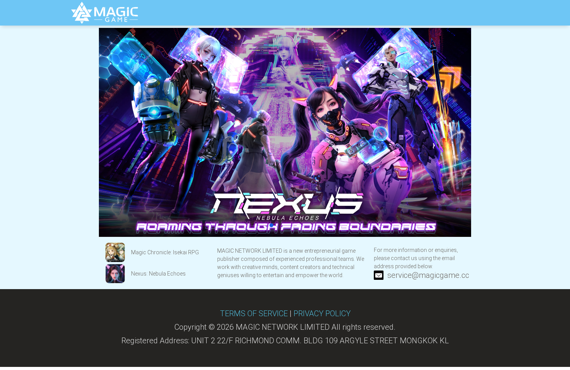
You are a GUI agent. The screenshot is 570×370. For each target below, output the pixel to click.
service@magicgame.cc (428, 275)
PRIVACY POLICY (322, 313)
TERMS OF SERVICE (254, 313)
